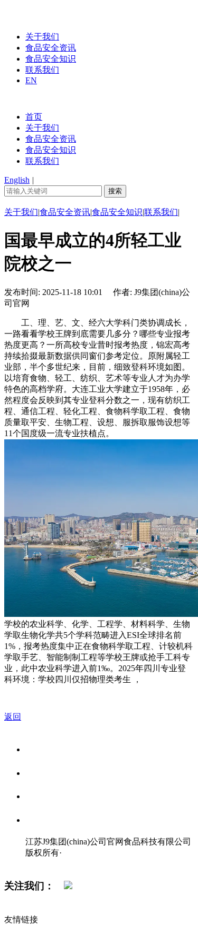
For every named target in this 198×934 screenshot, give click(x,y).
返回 (12, 716)
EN (31, 80)
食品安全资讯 (50, 47)
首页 (33, 116)
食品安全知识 (50, 58)
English (17, 179)
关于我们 (42, 36)
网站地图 (46, 863)
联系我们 (42, 69)
